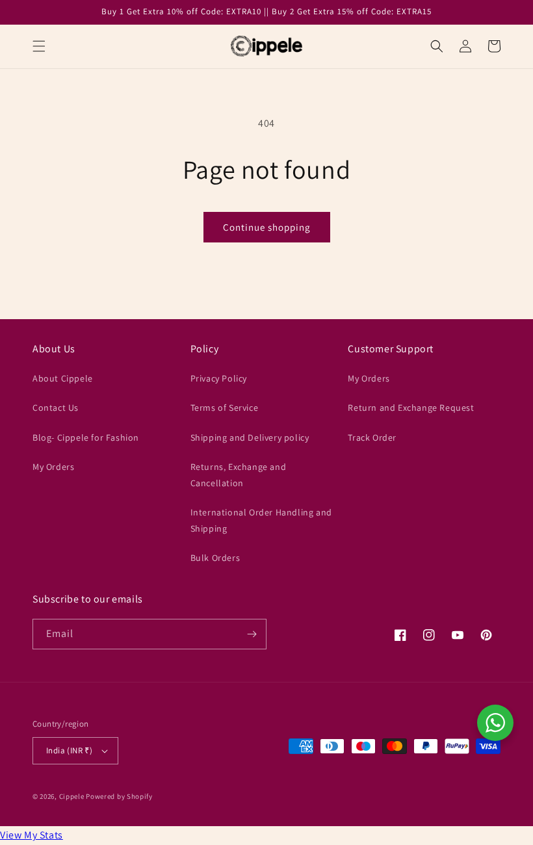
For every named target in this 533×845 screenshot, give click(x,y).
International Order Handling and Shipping (261, 520)
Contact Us (55, 407)
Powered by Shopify (119, 796)
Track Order (372, 437)
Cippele (71, 796)
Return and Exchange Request (411, 407)
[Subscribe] (251, 634)
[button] (39, 46)
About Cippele (62, 378)
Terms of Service (224, 407)
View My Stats (31, 835)
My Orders (53, 467)
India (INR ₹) (69, 750)
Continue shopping (267, 227)
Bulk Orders (215, 558)
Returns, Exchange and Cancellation (238, 475)
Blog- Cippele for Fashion (85, 437)
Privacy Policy (218, 378)
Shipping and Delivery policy (249, 437)
